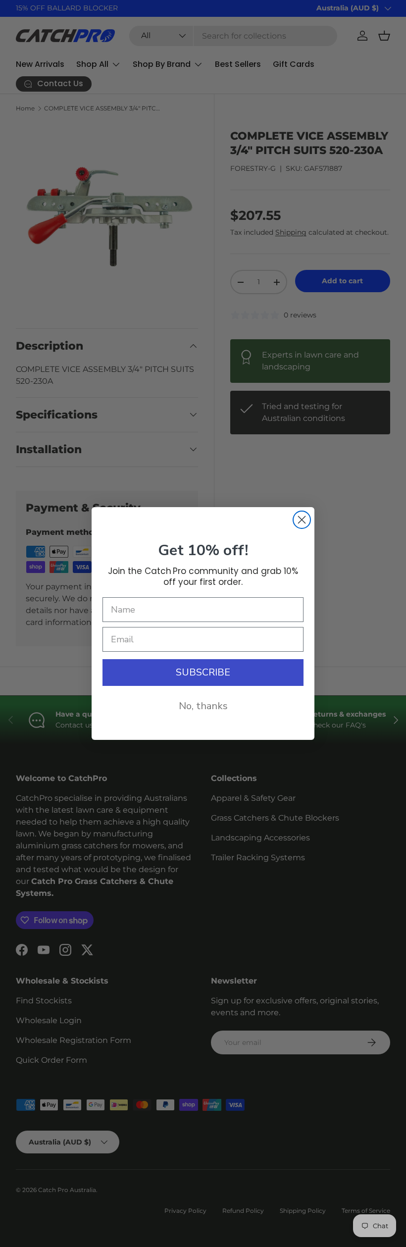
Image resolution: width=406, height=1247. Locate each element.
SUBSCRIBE (203, 672)
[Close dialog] (301, 519)
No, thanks (203, 706)
